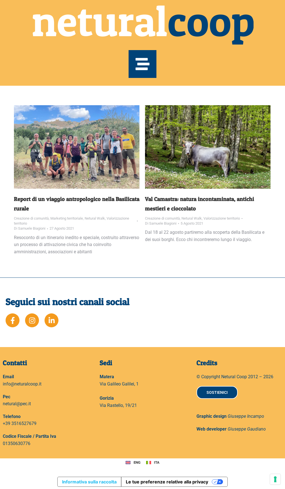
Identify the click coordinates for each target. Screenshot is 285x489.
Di (29, 228)
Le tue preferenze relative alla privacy (167, 482)
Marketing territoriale (66, 218)
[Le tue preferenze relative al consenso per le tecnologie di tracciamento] (275, 479)
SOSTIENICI (217, 392)
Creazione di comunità (31, 218)
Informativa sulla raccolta (89, 482)
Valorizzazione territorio (221, 218)
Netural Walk (95, 218)
